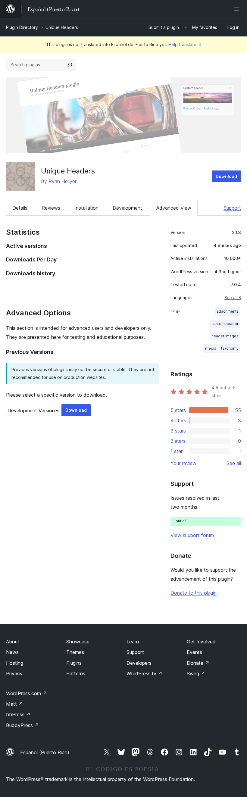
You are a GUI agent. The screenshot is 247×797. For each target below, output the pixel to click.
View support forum (192, 535)
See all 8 (232, 297)
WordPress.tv (144, 673)
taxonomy (230, 348)
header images (225, 336)
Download (226, 176)
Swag (196, 673)
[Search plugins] (70, 65)
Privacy (14, 673)
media (210, 348)
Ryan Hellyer (62, 181)
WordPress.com (26, 693)
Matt (14, 704)
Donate (198, 663)
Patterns (75, 673)
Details (19, 208)
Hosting (14, 663)
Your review (183, 463)
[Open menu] (237, 9)
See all (234, 463)
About (12, 642)
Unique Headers (68, 171)
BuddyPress (22, 725)
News (12, 652)
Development (127, 208)
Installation (86, 208)
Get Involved (201, 642)
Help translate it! (184, 44)
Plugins (74, 663)
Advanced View (173, 208)
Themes (75, 652)
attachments (228, 311)
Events (194, 652)
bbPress (18, 714)
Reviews (51, 208)
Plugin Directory (22, 27)
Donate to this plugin (193, 593)
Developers (139, 663)
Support (232, 208)
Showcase (77, 642)
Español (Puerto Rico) (44, 752)
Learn (133, 642)
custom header (225, 323)
